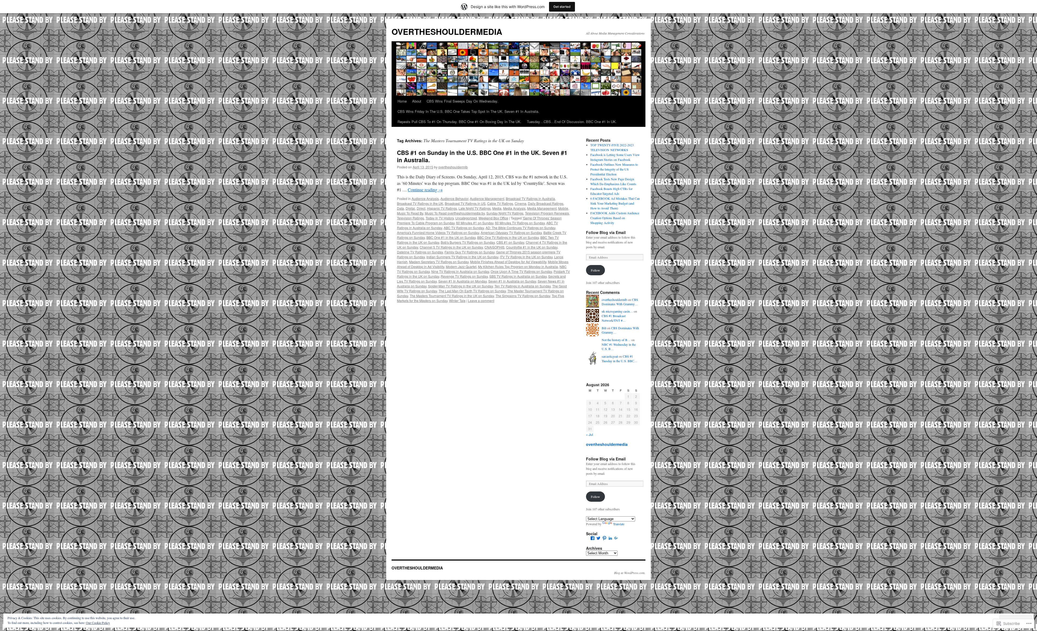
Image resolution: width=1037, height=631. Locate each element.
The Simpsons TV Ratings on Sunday (523, 295)
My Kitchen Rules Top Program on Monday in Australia (518, 266)
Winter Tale (457, 300)
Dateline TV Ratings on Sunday (420, 252)
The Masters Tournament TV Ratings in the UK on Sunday (452, 295)
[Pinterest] (604, 538)
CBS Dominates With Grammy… (620, 301)
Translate (618, 524)
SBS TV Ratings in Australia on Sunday (518, 276)
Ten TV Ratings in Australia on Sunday (522, 286)
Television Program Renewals (547, 213)
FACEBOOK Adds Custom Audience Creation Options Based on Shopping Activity (614, 218)
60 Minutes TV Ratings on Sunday (520, 222)
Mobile (563, 208)
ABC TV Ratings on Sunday (464, 227)
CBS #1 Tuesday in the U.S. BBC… (619, 358)
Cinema (520, 203)
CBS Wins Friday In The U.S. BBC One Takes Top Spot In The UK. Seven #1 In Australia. (468, 111)
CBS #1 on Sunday (510, 242)
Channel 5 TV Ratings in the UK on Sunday (451, 247)
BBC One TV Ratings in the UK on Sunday (508, 237)
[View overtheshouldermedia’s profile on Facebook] (592, 538)
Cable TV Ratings (500, 203)
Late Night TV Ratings (475, 208)
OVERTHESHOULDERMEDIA (447, 31)
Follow (595, 270)
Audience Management (487, 198)
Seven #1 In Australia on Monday (462, 281)
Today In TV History (440, 218)
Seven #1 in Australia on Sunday (512, 281)
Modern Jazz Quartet (461, 266)
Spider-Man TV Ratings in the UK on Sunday (460, 286)
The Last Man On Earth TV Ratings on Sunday (472, 291)
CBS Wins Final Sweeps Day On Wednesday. (462, 101)
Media (496, 208)
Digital (410, 208)
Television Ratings (410, 218)
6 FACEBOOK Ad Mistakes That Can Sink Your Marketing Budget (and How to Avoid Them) (615, 203)
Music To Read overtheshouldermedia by (455, 213)
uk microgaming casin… (617, 311)
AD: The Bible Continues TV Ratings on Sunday (520, 227)
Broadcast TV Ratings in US (465, 203)
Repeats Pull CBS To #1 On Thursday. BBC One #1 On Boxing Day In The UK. (459, 121)
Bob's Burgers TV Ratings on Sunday (468, 242)
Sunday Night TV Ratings (504, 213)
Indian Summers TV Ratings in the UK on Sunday (462, 257)
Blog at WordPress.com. (629, 573)
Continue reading (425, 189)
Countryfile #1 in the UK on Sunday (531, 247)
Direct (421, 208)
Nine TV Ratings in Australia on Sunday (460, 271)
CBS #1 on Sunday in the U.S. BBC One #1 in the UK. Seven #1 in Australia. (482, 156)
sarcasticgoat (610, 356)
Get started (562, 7)
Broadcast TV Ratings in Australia (530, 198)
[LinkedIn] (610, 538)
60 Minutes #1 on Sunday (474, 222)
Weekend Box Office (493, 218)
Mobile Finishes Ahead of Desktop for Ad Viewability (508, 261)
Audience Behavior (454, 198)
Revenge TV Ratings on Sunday (464, 276)
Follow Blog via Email (606, 232)
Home (402, 101)
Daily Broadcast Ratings (545, 203)
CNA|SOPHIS (494, 247)
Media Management (542, 208)
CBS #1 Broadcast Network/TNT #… (614, 318)
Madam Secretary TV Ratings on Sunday (439, 261)
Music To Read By (410, 213)
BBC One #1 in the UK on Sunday (451, 237)
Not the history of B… (616, 340)
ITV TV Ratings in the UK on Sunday (526, 257)
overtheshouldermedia (607, 444)
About (416, 101)
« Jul (589, 434)
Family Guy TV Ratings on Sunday (469, 252)
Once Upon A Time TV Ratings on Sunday (521, 271)
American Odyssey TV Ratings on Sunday (511, 232)
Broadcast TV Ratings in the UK (420, 203)
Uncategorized (466, 218)
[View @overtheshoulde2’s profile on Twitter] (598, 538)
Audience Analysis (425, 198)
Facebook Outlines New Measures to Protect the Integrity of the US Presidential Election (614, 169)
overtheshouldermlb (453, 167)
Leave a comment (481, 300)
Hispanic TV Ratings (442, 208)
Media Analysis (514, 208)
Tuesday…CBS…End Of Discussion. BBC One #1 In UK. (572, 121)
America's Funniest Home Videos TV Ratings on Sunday (438, 232)
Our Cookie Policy (98, 622)
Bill (604, 328)
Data (400, 208)
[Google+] (616, 538)
